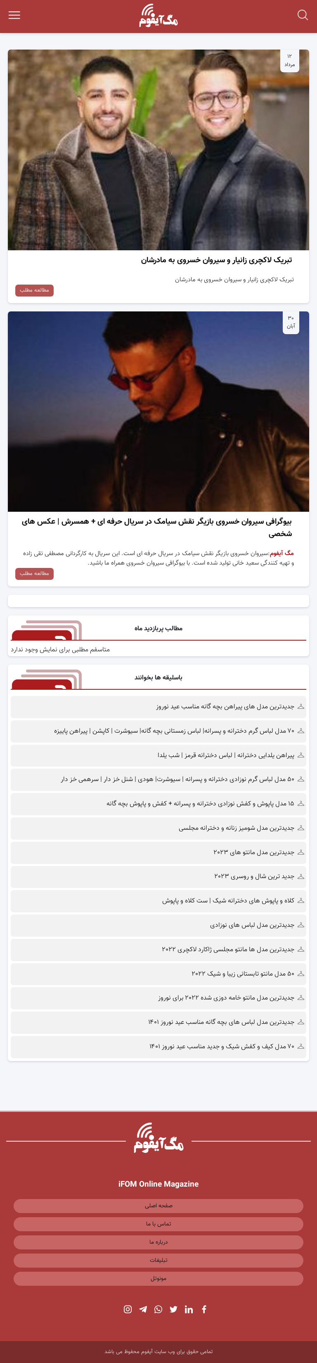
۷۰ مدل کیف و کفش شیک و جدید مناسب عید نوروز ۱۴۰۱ (221, 1047)
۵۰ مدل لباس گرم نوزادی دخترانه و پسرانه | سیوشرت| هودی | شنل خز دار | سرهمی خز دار (176, 779)
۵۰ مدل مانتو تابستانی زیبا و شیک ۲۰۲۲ (243, 974)
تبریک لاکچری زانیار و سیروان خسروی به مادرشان (216, 260)
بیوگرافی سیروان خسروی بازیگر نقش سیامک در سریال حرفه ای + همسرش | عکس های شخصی (157, 528)
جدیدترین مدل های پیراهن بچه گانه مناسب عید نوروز (225, 707)
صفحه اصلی (159, 1206)
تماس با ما (158, 1224)
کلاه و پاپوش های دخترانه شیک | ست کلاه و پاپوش (228, 901)
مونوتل (158, 1278)
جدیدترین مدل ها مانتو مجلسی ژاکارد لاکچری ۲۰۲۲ (228, 950)
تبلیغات (159, 1260)
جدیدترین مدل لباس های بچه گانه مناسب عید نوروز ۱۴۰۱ (221, 1022)
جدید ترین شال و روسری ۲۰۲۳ (254, 876)
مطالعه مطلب (34, 290)
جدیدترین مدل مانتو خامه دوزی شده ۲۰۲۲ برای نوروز (226, 998)
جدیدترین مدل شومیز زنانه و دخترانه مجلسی (236, 828)
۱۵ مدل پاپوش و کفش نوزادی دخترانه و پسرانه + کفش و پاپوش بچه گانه (200, 804)
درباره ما (158, 1242)
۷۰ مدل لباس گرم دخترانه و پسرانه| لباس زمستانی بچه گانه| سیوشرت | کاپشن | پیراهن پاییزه (174, 731)
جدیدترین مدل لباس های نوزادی (252, 925)
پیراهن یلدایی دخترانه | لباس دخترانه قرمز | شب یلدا (226, 755)
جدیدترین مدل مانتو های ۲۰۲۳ (254, 853)
